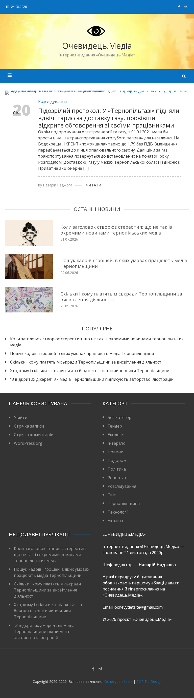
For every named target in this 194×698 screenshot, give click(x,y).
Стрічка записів (29, 426)
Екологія (116, 434)
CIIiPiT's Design (149, 681)
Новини (115, 452)
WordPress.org (28, 443)
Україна (115, 520)
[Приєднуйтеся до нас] (185, 7)
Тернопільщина (124, 503)
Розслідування (52, 101)
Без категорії (120, 417)
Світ (112, 495)
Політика (117, 469)
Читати (93, 185)
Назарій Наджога (57, 185)
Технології (118, 512)
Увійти (20, 417)
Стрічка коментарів (33, 434)
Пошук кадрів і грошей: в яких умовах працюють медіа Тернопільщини (123, 263)
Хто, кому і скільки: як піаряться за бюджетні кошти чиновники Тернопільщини (89, 370)
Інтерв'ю (117, 443)
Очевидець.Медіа (97, 45)
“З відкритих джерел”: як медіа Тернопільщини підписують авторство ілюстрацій (92, 379)
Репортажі (118, 477)
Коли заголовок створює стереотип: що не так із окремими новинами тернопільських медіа (116, 230)
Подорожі (117, 460)
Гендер (115, 426)
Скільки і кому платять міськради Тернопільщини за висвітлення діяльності (121, 297)
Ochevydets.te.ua (118, 681)
